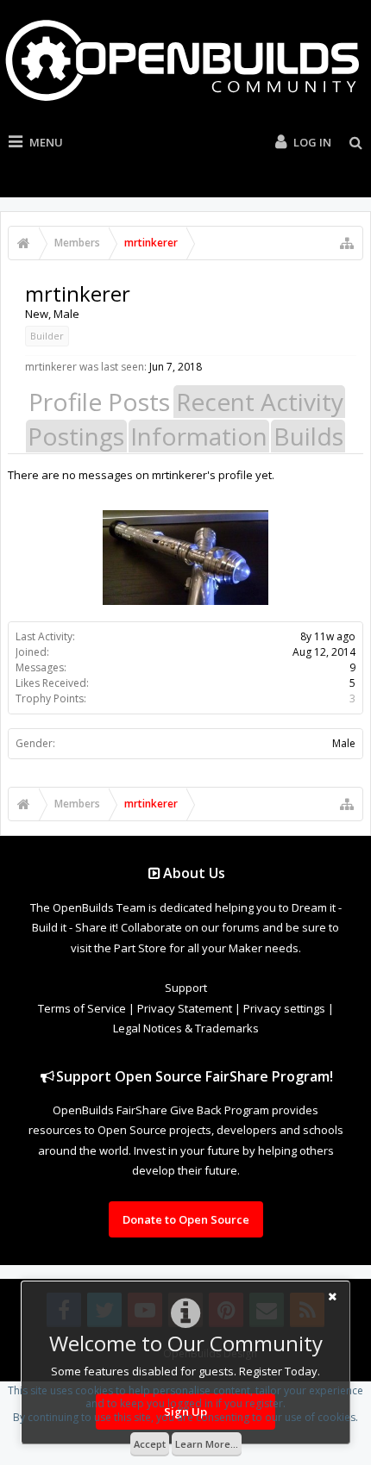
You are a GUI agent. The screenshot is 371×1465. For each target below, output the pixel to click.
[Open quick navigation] (346, 243)
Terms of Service (82, 1008)
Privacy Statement (184, 1008)
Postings (76, 436)
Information (198, 436)
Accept (150, 1443)
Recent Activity (259, 401)
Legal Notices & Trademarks (186, 1028)
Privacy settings (284, 1008)
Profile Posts (99, 401)
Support (186, 987)
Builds (308, 436)
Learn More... (206, 1443)
